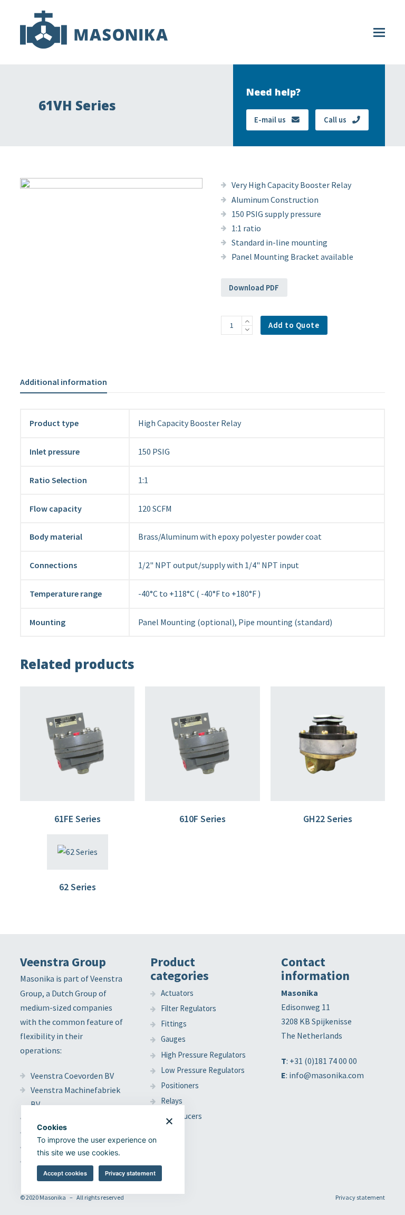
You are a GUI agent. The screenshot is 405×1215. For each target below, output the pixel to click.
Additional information (63, 381)
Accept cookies (65, 1173)
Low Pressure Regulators (203, 1070)
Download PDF (254, 287)
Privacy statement (360, 1197)
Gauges (173, 1039)
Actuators (177, 993)
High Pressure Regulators (203, 1055)
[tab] (63, 381)
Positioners (180, 1085)
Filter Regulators (188, 1008)
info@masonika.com (326, 1075)
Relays (171, 1101)
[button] (379, 32)
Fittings (174, 1024)
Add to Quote (293, 325)
